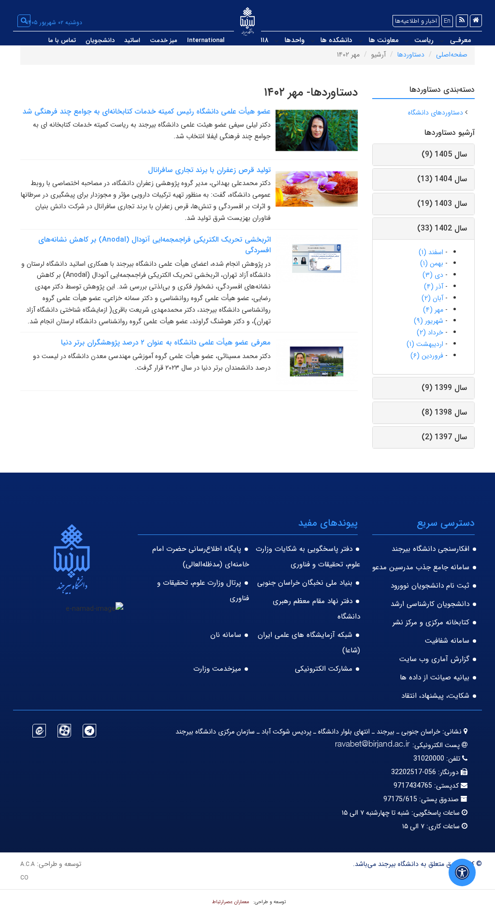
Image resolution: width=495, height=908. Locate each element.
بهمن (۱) (431, 263)
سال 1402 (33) (442, 228)
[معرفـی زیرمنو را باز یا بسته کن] (441, 40)
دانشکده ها (336, 40)
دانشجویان (100, 40)
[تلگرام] (89, 730)
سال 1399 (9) (444, 388)
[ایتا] (39, 730)
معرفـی (460, 40)
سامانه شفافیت (447, 641)
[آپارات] (64, 730)
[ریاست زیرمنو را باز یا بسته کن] (406, 40)
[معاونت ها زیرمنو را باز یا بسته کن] (360, 40)
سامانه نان (225, 635)
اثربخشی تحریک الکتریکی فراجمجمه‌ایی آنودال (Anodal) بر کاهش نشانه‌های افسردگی (154, 245)
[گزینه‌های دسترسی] (462, 872)
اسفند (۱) (431, 252)
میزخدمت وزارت (217, 669)
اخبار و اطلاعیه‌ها (416, 21)
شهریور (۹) (428, 321)
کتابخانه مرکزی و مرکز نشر (431, 622)
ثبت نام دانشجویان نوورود (430, 585)
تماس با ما (62, 40)
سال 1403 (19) (442, 204)
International (205, 40)
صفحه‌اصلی (451, 54)
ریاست (424, 40)
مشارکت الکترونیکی (323, 669)
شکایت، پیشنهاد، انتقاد (435, 696)
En (447, 21)
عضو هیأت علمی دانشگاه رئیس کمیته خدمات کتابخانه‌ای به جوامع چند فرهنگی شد (147, 111)
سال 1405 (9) (444, 154)
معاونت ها (383, 40)
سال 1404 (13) (442, 179)
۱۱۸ (264, 40)
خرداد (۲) (430, 332)
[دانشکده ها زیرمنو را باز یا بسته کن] (312, 40)
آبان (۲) (432, 298)
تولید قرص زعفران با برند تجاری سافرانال (209, 170)
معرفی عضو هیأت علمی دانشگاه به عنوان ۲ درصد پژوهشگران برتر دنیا (166, 342)
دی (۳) (432, 275)
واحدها (295, 40)
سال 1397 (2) (444, 437)
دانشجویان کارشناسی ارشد (430, 604)
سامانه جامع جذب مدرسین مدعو (420, 567)
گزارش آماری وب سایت (434, 659)
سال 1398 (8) (444, 412)
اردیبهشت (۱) (425, 344)
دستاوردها (410, 54)
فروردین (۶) (426, 355)
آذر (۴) (433, 286)
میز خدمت (163, 40)
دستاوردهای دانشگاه (435, 112)
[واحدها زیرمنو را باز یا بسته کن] (276, 40)
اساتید (132, 40)
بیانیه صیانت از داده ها (434, 677)
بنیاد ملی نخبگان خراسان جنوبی (304, 583)
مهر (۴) (433, 309)
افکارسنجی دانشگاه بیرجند (430, 549)
